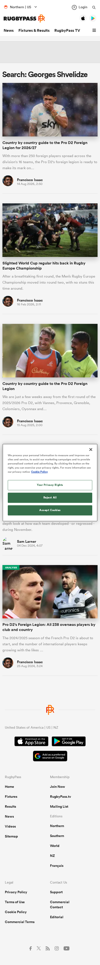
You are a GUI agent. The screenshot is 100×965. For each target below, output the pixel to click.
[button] (95, 30)
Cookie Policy (16, 911)
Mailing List (59, 806)
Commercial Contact (59, 904)
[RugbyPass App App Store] (31, 742)
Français (56, 865)
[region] (49, 482)
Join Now (57, 786)
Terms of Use (15, 902)
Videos (10, 826)
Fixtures (11, 796)
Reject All (50, 497)
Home (9, 786)
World (54, 845)
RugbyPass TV (67, 30)
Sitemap (11, 836)
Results (10, 806)
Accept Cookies (50, 510)
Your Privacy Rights (50, 485)
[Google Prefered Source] (50, 757)
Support (56, 892)
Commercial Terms (19, 921)
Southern (57, 835)
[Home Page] (24, 19)
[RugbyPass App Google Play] (69, 742)
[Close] (90, 449)
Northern (57, 825)
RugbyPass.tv (60, 796)
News (9, 30)
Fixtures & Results (34, 30)
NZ (52, 855)
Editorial (56, 917)
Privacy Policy (16, 892)
